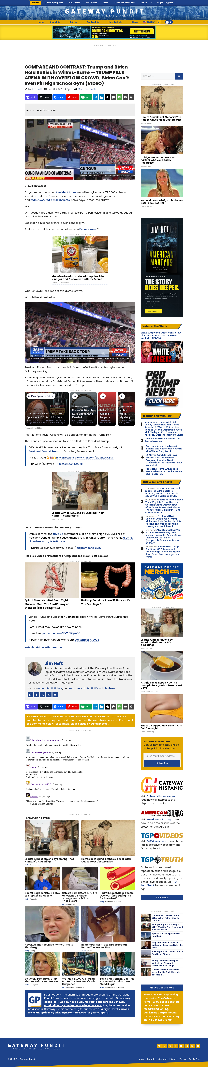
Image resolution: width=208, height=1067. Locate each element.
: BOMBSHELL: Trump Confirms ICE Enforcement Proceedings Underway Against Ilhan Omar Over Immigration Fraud (163, 551)
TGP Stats (162, 897)
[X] (170, 1046)
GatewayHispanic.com (160, 796)
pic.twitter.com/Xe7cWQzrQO (61, 633)
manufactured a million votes (50, 200)
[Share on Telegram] (95, 97)
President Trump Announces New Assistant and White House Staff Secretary (164, 471)
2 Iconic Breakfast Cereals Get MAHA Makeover (162, 440)
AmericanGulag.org (158, 819)
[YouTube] (198, 1046)
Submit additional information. (44, 647)
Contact (162, 1059)
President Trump (67, 192)
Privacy (173, 1059)
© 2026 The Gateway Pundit (22, 1059)
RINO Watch (74, 2)
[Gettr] (164, 1046)
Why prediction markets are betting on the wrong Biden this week (167, 945)
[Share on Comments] (113, 97)
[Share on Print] (131, 97)
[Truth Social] (159, 1046)
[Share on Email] (125, 97)
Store (105, 2)
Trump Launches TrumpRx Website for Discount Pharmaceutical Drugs (165, 963)
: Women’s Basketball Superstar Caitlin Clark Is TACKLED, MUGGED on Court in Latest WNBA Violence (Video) (162, 492)
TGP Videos (91, 2)
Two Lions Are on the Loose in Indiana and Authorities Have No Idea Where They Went (164, 449)
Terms (182, 1059)
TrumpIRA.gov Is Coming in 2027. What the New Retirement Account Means (167, 927)
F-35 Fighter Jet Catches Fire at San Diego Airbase (167, 952)
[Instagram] (192, 1046)
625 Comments (87, 89)
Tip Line (35, 2)
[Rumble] (181, 1046)
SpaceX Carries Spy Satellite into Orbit (166, 934)
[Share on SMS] (119, 97)
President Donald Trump (44, 451)
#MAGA (58, 534)
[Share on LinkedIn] (101, 97)
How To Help (115, 22)
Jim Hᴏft (54, 663)
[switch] (169, 22)
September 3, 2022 (70, 464)
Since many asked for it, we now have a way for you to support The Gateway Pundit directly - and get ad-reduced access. (87, 1002)
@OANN (128, 537)
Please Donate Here (162, 987)
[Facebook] (175, 1046)
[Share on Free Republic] (107, 97)
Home (41, 22)
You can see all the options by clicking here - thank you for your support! (78, 1010)
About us (151, 1059)
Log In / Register (165, 2)
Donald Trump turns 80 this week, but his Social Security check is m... (166, 972)
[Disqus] (80, 770)
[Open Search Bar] (159, 22)
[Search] (179, 76)
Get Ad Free (146, 2)
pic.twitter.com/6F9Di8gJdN (47, 541)
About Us (55, 22)
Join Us (73, 22)
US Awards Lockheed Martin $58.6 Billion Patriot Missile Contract (166, 918)
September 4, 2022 (87, 639)
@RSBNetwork (65, 457)
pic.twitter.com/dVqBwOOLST (94, 457)
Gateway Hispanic (54, 2)
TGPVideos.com (156, 841)
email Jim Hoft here (50, 688)
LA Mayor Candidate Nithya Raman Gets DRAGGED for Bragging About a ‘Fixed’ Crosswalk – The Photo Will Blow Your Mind (164, 460)
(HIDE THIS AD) (110, 45)
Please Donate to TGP (124, 2)
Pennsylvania (88, 229)
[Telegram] (187, 1046)
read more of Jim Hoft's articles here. (92, 688)
